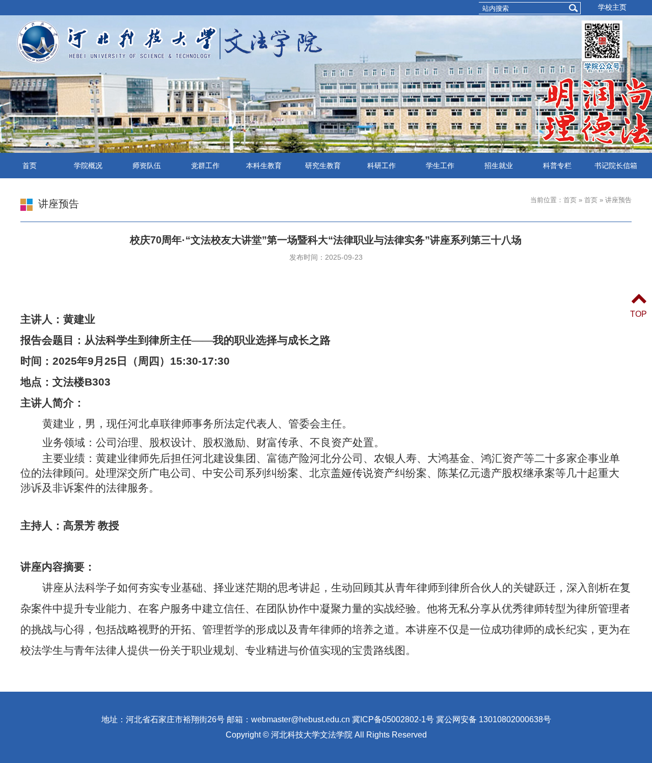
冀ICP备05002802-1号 (393, 719)
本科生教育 (264, 165)
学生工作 (440, 165)
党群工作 (205, 165)
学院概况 (88, 165)
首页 (29, 165)
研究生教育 (323, 165)
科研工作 (381, 165)
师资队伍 (146, 165)
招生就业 (498, 165)
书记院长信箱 (615, 165)
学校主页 (612, 7)
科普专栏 (557, 165)
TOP (638, 314)
